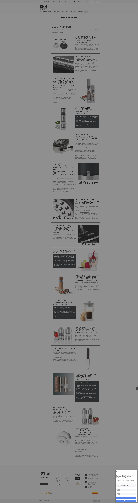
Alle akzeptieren (126, 500)
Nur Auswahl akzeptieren (126, 498)
